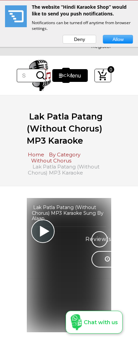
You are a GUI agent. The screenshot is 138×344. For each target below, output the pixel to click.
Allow (118, 39)
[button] (94, 322)
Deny (79, 39)
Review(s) (99, 239)
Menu (72, 75)
